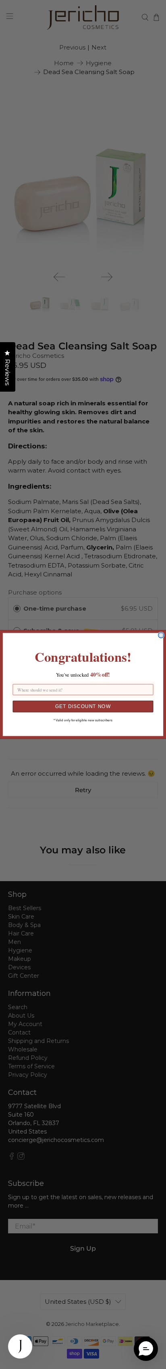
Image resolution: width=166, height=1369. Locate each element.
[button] (146, 1349)
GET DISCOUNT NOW (83, 706)
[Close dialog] (161, 635)
